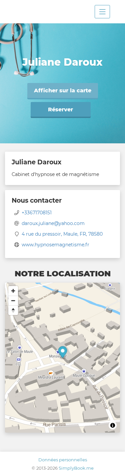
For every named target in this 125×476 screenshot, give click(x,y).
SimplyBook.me (76, 468)
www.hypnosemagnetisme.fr (55, 245)
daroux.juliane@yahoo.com (53, 223)
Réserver (60, 109)
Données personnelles (62, 459)
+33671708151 (37, 213)
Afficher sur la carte (62, 90)
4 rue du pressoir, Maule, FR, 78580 (62, 234)
